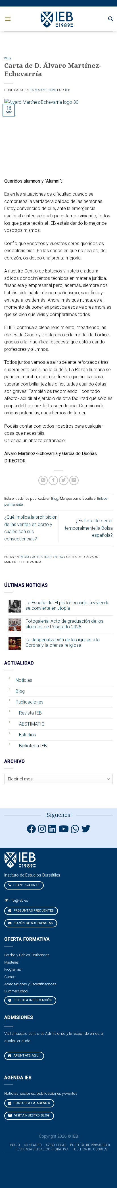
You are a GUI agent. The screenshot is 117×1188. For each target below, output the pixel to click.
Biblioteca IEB (33, 745)
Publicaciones (29, 702)
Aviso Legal (56, 1145)
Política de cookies (89, 1149)
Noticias (24, 680)
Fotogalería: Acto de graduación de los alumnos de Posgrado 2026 (64, 623)
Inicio (24, 557)
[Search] (110, 18)
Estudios (27, 734)
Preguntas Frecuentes (33, 910)
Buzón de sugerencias (33, 923)
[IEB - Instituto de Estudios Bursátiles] (57, 19)
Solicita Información (32, 1000)
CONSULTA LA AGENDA (31, 1103)
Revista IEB (30, 713)
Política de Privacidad (90, 1145)
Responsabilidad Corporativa (42, 1149)
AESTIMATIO (32, 724)
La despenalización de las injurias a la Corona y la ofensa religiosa (63, 642)
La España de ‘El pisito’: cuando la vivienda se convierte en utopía (67, 605)
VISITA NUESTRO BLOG (31, 1115)
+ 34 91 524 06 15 (26, 885)
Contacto (33, 1145)
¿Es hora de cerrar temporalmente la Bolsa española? (89, 528)
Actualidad (42, 557)
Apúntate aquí (26, 1055)
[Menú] (7, 19)
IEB (67, 90)
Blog (8, 58)
